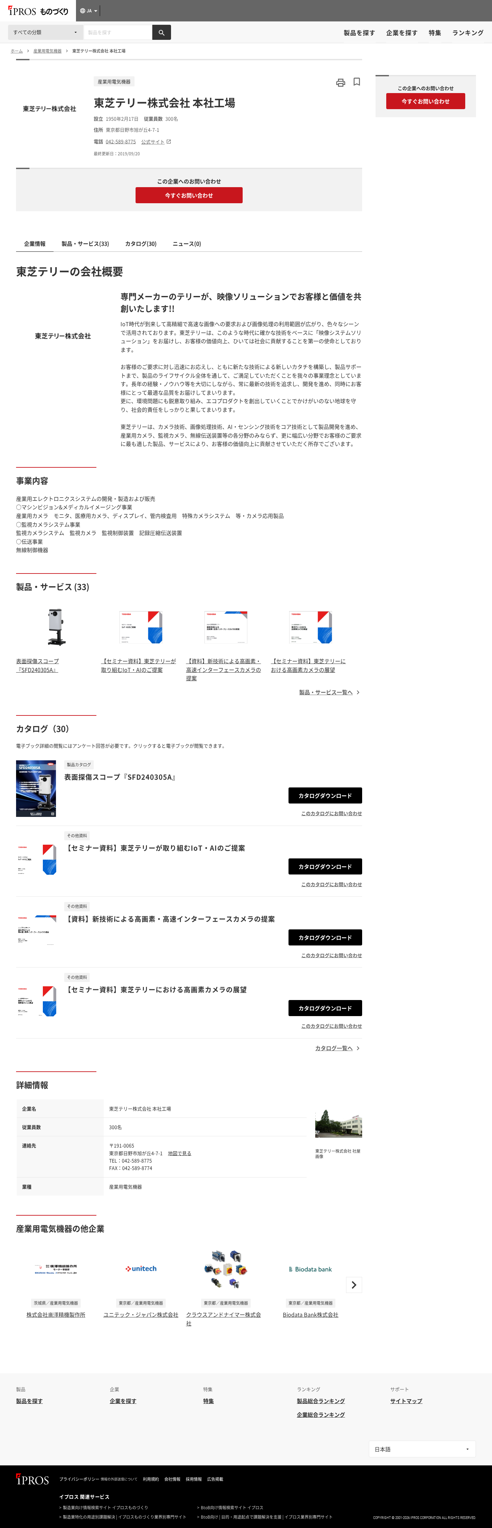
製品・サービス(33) (85, 243)
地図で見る (179, 1153)
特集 (435, 32)
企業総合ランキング (321, 1414)
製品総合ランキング (321, 1401)
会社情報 (172, 1479)
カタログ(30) (141, 243)
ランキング (468, 32)
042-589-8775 (121, 141)
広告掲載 (215, 1479)
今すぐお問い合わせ (189, 195)
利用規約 (151, 1479)
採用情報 (194, 1479)
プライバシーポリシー (79, 1479)
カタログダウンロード (325, 795)
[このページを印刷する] (340, 82)
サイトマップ (406, 1401)
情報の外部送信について (119, 1479)
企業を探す (402, 32)
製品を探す (360, 32)
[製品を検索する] (161, 32)
